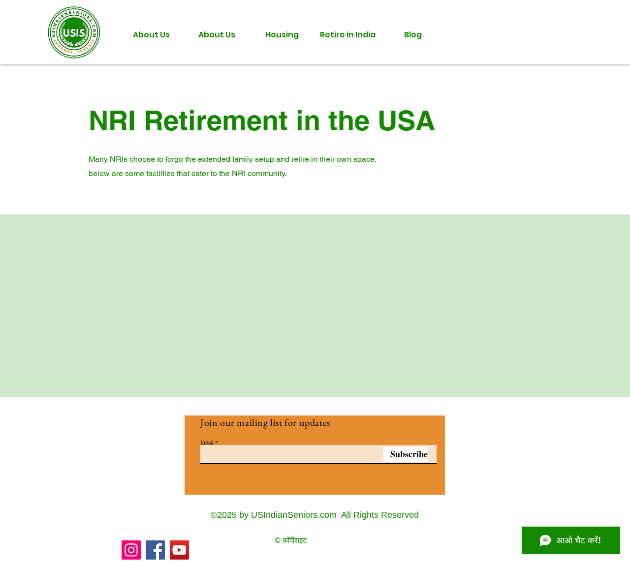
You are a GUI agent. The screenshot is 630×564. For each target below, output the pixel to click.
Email (207, 442)
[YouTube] (179, 550)
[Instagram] (131, 550)
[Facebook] (155, 550)
